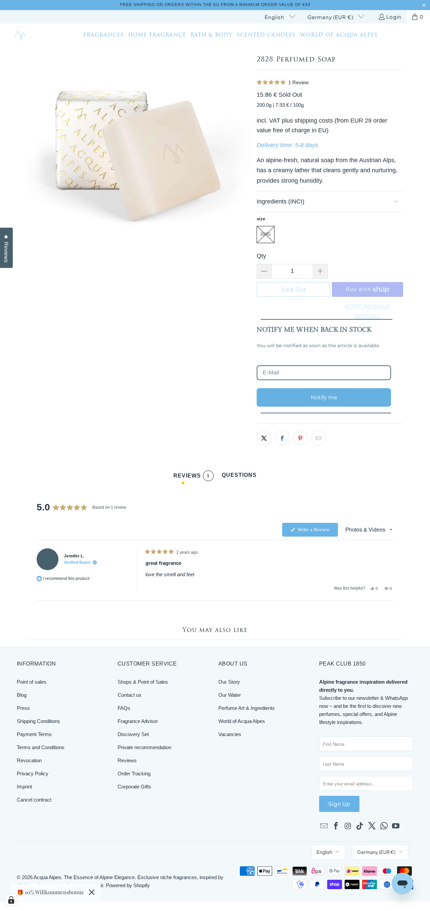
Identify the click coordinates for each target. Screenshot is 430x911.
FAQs (124, 708)
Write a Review (317, 532)
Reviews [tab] (191, 477)
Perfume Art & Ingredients (246, 708)
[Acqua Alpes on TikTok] (360, 826)
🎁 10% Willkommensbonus (50, 892)
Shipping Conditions (38, 721)
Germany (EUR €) (331, 17)
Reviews (127, 760)
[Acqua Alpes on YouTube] (396, 826)
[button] (330, 82)
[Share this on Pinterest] (300, 437)
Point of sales (31, 682)
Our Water (229, 695)
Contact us (129, 695)
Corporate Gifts (134, 786)
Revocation (29, 760)
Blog (22, 695)
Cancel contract (34, 800)
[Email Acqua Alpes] (324, 826)
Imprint (24, 786)
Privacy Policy (32, 773)
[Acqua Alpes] (21, 36)
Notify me (324, 397)
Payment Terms (34, 734)
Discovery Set (133, 734)
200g (265, 234)
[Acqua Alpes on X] (372, 826)
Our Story (229, 682)
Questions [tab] (239, 476)
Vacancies (229, 734)
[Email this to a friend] (318, 437)
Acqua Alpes (47, 877)
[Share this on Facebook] (282, 437)
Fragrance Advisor (138, 721)
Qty (261, 256)
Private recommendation (144, 747)
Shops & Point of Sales (143, 682)
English (275, 17)
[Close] (91, 892)
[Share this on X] (264, 437)
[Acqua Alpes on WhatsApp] (384, 826)
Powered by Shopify (128, 885)
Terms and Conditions (40, 747)
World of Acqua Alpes (241, 721)
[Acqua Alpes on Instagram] (348, 826)
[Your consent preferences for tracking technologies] (11, 900)
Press (23, 708)
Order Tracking (134, 773)
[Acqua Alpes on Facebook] (336, 826)
